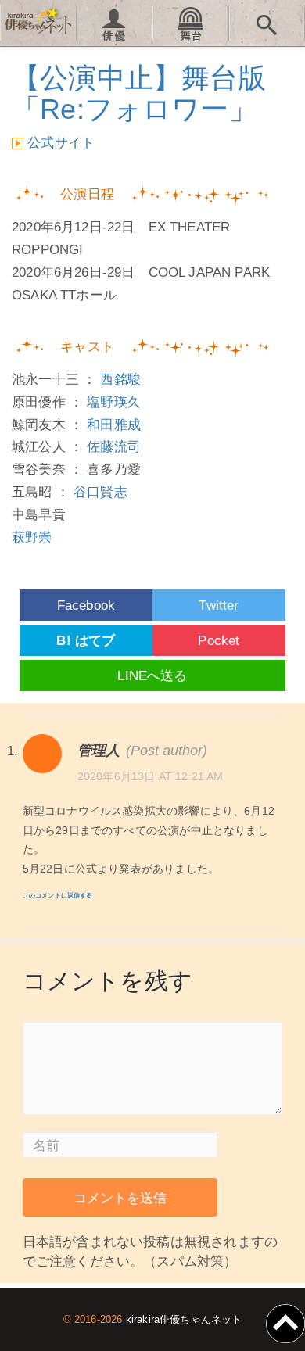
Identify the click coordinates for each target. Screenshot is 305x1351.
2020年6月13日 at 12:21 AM (150, 777)
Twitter (219, 605)
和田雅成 (114, 424)
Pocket (218, 640)
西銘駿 (120, 379)
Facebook (86, 605)
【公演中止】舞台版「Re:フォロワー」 (139, 93)
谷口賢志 (100, 492)
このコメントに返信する (58, 895)
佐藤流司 (114, 446)
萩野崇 (32, 537)
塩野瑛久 (114, 402)
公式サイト (61, 142)
